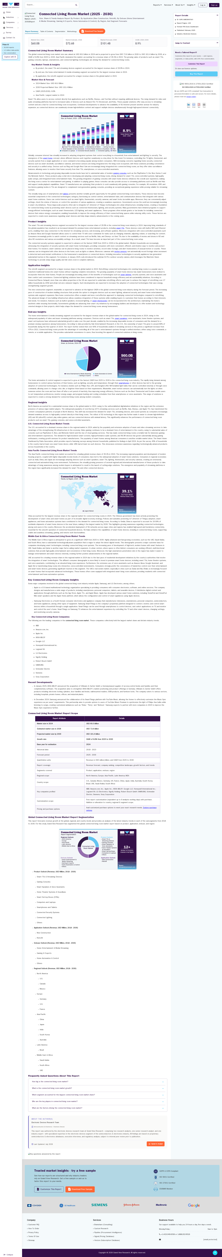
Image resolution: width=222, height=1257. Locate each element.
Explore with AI (10, 57)
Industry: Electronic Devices (186, 34)
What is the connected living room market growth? (52, 1088)
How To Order (33, 1229)
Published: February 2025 (186, 30)
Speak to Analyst (157, 1144)
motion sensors (120, 252)
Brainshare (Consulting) (103, 1225)
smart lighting (126, 275)
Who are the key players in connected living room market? (55, 1102)
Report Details (181, 16)
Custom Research (101, 1229)
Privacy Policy (33, 1233)
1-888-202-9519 (183, 1234)
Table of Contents (46, 31)
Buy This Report (196, 74)
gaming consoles (120, 173)
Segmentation (60, 31)
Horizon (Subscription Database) (107, 1240)
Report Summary (31, 31)
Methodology (72, 31)
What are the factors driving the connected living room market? (57, 1108)
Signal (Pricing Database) (104, 1237)
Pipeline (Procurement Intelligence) (108, 1233)
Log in (202, 5)
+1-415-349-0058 (168, 1234)
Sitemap (31, 1240)
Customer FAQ (33, 1225)
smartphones (124, 383)
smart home (47, 158)
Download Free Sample (94, 31)
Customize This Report (196, 64)
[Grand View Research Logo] (10, 5)
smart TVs (120, 228)
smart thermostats (99, 301)
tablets (65, 194)
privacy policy (191, 97)
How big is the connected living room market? (50, 1082)
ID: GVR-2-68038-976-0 (185, 19)
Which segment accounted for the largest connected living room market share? (63, 1095)
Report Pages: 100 (184, 23)
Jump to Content (182, 43)
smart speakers (121, 319)
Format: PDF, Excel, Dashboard (187, 27)
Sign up (214, 5)
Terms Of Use (33, 1237)
